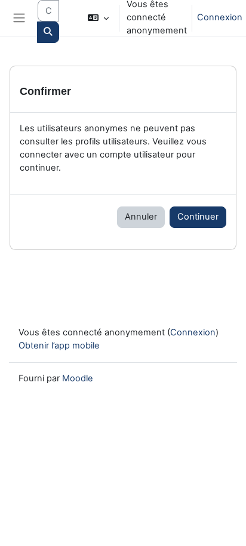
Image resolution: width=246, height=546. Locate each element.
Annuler (141, 216)
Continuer (198, 216)
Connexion (219, 17)
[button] (98, 18)
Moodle (77, 378)
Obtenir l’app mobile (59, 345)
